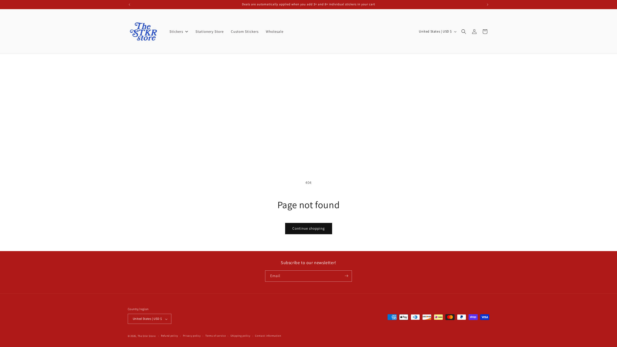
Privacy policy (192, 335)
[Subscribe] (346, 275)
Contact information (268, 335)
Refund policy (169, 335)
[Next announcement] (487, 4)
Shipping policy (240, 335)
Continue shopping (308, 228)
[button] (463, 31)
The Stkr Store (147, 336)
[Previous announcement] (129, 4)
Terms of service (215, 335)
